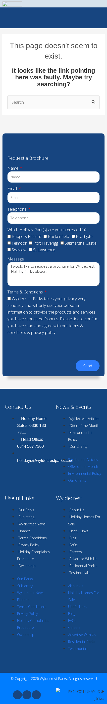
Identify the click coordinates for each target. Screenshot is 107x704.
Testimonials (79, 572)
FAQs (73, 545)
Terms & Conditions (25, 292)
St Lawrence (44, 250)
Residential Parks (83, 565)
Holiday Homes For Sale (84, 520)
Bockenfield (58, 236)
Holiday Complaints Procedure (33, 555)
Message (15, 259)
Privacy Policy (28, 545)
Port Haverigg (45, 243)
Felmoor (19, 243)
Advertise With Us (83, 558)
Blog (72, 538)
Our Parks (26, 510)
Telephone (17, 209)
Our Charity (78, 446)
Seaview (19, 250)
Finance (24, 531)
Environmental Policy (80, 436)
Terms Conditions (32, 538)
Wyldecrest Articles (84, 418)
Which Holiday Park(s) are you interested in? (46, 229)
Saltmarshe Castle (81, 243)
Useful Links (78, 531)
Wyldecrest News (32, 524)
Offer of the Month (84, 425)
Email (12, 188)
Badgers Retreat (26, 236)
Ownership (27, 565)
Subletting (26, 516)
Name (13, 168)
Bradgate (84, 236)
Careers (75, 551)
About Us (76, 510)
